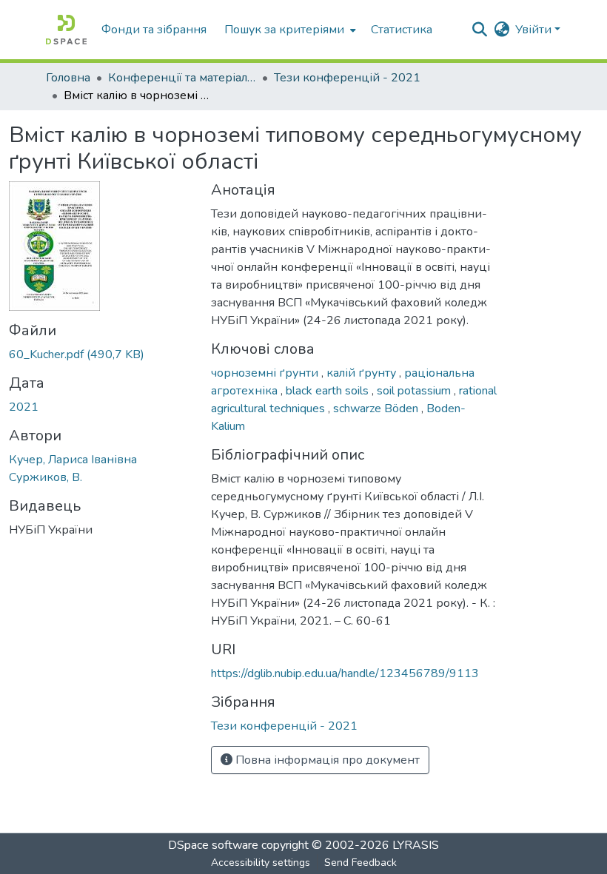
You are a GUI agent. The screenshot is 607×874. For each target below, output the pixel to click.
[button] (66, 29)
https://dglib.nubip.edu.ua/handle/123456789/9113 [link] (345, 673)
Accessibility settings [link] (260, 862)
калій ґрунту (362, 373)
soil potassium (415, 391)
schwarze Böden (377, 408)
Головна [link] (68, 78)
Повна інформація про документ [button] (326, 760)
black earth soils (329, 391)
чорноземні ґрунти (266, 373)
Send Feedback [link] (360, 862)
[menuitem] (288, 29)
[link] (101, 354)
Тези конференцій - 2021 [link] (347, 78)
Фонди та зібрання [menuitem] (154, 29)
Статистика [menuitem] (401, 29)
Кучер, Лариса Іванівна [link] (73, 459)
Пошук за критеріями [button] (284, 29)
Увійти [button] (534, 29)
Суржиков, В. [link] (45, 477)
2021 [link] (23, 407)
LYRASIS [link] (415, 845)
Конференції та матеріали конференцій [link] (182, 78)
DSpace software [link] (213, 845)
